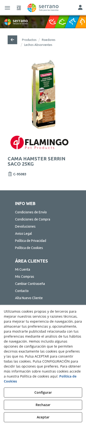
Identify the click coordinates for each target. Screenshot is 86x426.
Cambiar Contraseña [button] (30, 284)
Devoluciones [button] (25, 226)
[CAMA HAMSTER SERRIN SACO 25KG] (43, 94)
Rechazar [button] (43, 404)
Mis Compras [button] (24, 276)
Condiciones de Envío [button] (31, 212)
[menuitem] (43, 212)
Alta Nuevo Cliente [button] (29, 298)
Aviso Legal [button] (23, 233)
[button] (43, 8)
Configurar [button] (43, 392)
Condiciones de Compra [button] (32, 219)
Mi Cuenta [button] (22, 269)
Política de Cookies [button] (29, 248)
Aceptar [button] (43, 417)
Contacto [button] (22, 291)
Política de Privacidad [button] (30, 241)
